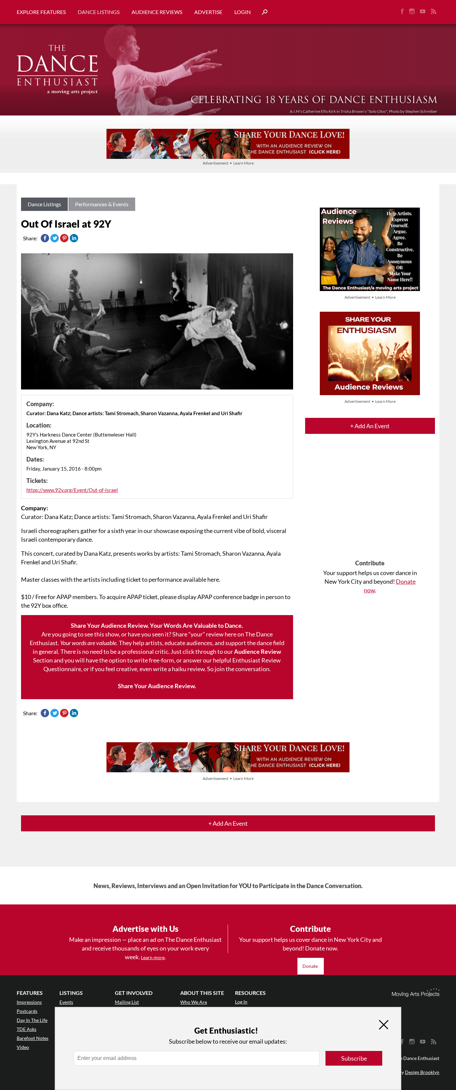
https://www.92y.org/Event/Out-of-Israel (72, 490)
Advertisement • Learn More (228, 163)
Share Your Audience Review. (157, 686)
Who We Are (193, 1002)
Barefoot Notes (32, 1038)
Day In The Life (32, 1020)
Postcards (27, 1011)
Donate (310, 966)
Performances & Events (102, 204)
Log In (241, 1002)
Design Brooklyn (422, 1072)
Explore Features (41, 12)
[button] (262, 12)
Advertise (208, 12)
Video (23, 1047)
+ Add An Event (370, 426)
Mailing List (127, 1002)
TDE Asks (26, 1029)
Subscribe (354, 1058)
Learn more (153, 957)
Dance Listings (99, 12)
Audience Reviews (157, 12)
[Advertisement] (370, 502)
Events (66, 1002)
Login (242, 12)
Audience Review (257, 651)
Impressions (29, 1002)
